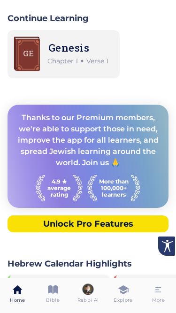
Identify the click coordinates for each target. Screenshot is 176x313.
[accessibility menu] (166, 246)
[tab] (17, 295)
